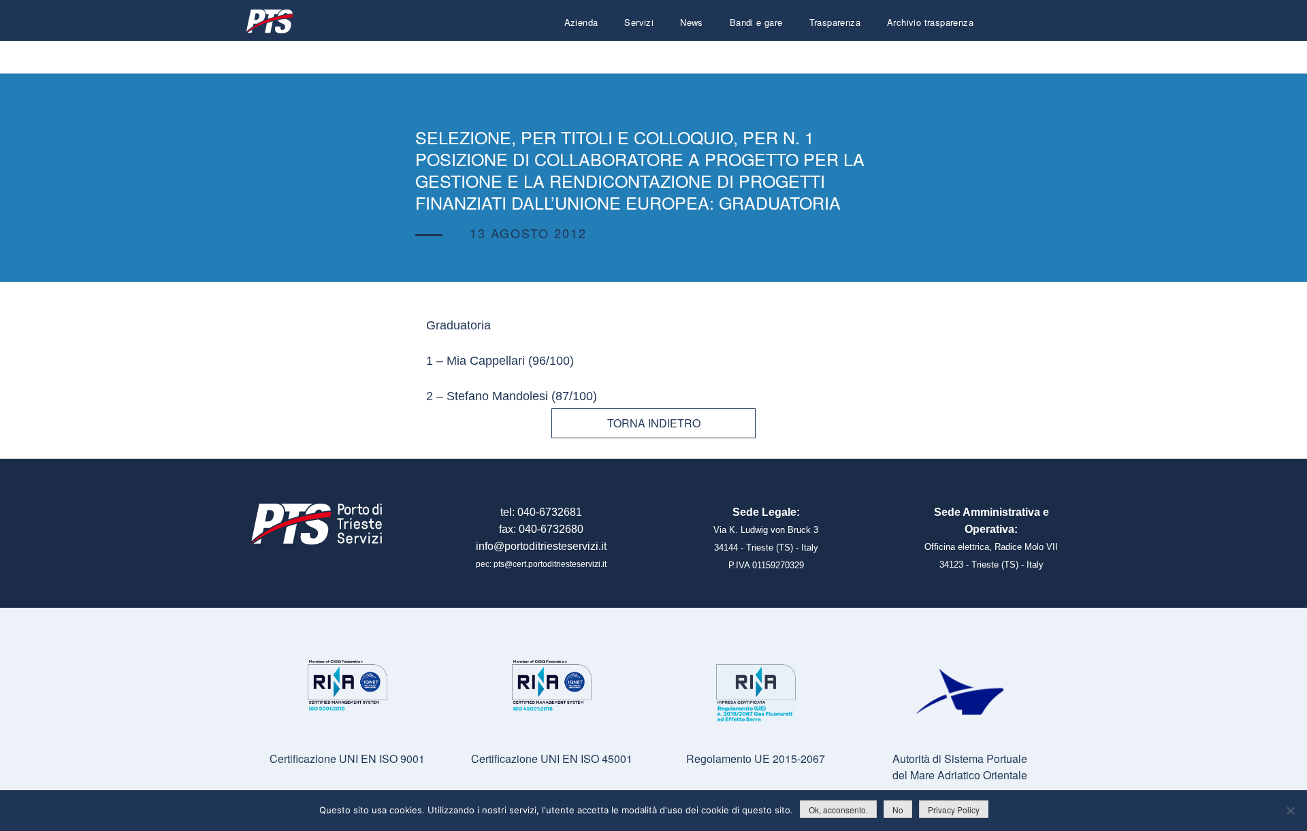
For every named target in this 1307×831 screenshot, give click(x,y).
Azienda (581, 22)
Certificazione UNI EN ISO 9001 (347, 758)
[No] (1290, 810)
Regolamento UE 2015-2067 (755, 758)
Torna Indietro (653, 423)
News (691, 22)
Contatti (957, 54)
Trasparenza (834, 22)
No (897, 809)
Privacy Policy (954, 809)
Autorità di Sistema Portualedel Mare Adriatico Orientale (959, 767)
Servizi (639, 22)
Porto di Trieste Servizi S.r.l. (269, 21)
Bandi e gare (756, 22)
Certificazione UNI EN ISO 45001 (551, 758)
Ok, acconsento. (838, 809)
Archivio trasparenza (930, 22)
